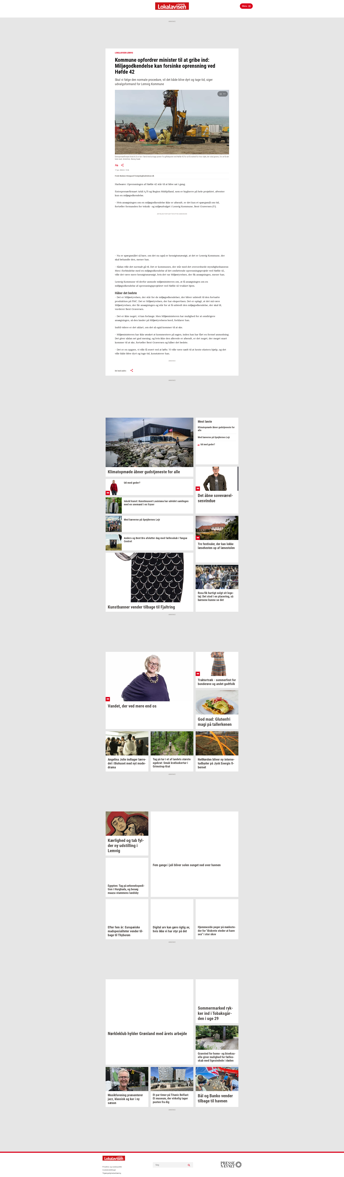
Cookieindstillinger (109, 1170)
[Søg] (189, 1165)
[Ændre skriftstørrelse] (116, 165)
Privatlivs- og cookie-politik (112, 1167)
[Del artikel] (122, 165)
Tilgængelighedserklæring (111, 1173)
